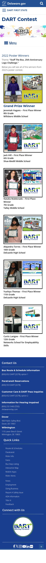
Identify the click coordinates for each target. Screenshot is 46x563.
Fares (8, 460)
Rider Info (10, 456)
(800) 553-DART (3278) (11, 385)
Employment (11, 484)
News (8, 481)
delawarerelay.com (10, 409)
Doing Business (12, 488)
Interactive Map (12, 468)
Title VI (8, 500)
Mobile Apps (11, 471)
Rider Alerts (10, 475)
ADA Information (12, 496)
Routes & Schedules (14, 448)
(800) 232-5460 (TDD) (10, 406)
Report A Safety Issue (14, 492)
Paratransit (10, 452)
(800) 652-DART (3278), (11, 374)
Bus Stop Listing (12, 464)
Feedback (10, 504)
